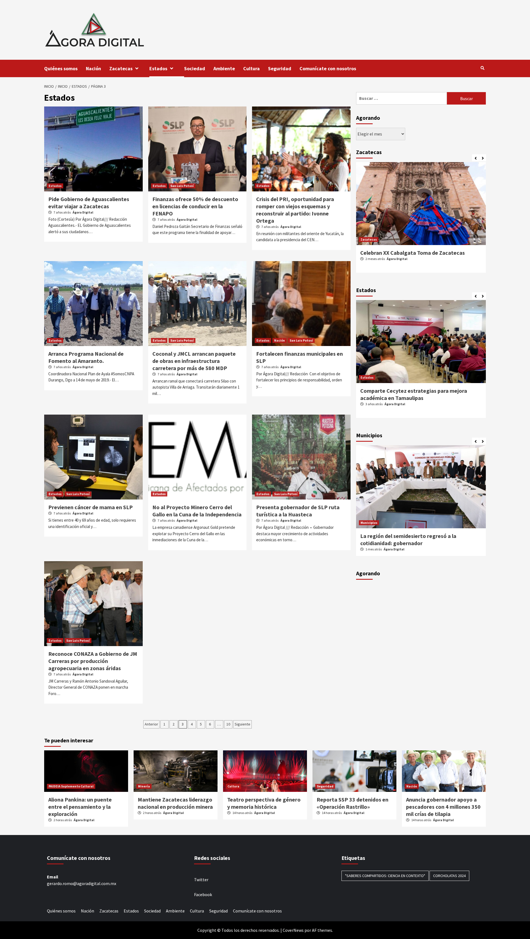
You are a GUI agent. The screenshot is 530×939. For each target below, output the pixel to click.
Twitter (201, 879)
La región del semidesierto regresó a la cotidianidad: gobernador (408, 539)
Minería (144, 786)
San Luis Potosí (182, 186)
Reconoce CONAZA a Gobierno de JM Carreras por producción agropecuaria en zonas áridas (92, 661)
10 (228, 724)
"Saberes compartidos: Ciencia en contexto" (385, 875)
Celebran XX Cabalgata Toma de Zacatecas (412, 252)
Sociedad (194, 68)
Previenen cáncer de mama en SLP (90, 507)
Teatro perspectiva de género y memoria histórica (264, 803)
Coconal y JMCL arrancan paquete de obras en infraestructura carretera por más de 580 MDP (194, 360)
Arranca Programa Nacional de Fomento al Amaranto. (86, 357)
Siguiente (242, 724)
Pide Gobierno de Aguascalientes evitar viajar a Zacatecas (88, 203)
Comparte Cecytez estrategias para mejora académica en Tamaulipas (413, 394)
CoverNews (293, 930)
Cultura (251, 68)
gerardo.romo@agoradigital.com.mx (81, 883)
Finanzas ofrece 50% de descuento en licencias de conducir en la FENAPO (195, 206)
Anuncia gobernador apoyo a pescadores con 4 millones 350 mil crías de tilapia (443, 806)
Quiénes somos (61, 68)
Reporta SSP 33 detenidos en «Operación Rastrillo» (352, 803)
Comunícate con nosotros (328, 68)
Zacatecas (120, 68)
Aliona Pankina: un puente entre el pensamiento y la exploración (80, 806)
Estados (158, 68)
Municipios (369, 523)
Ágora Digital (83, 212)
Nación (93, 68)
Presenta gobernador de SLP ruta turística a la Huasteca (298, 511)
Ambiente (224, 68)
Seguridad (279, 68)
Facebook (203, 894)
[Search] (482, 68)
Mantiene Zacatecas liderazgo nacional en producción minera (175, 803)
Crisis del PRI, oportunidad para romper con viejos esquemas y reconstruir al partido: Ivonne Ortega (295, 210)
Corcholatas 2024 (449, 875)
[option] (421, 220)
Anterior (151, 724)
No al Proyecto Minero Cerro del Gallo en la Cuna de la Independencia (197, 511)
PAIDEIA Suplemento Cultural (71, 786)
